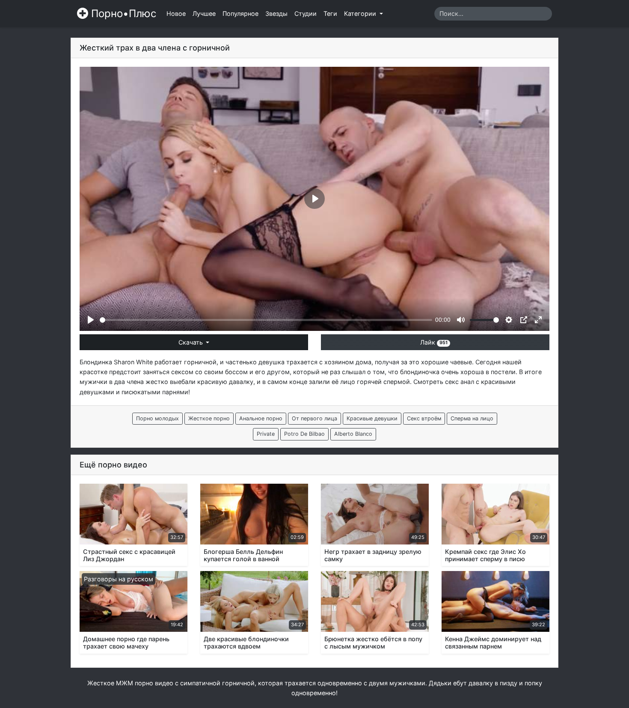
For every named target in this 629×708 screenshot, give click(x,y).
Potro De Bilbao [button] (304, 434)
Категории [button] (361, 13)
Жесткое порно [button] (209, 418)
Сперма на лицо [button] (472, 418)
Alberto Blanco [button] (353, 434)
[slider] (266, 320)
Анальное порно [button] (260, 418)
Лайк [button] (434, 342)
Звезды (276, 13)
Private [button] (266, 434)
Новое (176, 13)
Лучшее (204, 13)
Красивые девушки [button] (372, 418)
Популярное (240, 13)
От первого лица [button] (314, 418)
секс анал (459, 381)
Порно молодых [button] (157, 418)
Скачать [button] (191, 342)
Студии (305, 13)
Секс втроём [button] (424, 418)
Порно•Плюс (122, 13)
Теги (330, 13)
